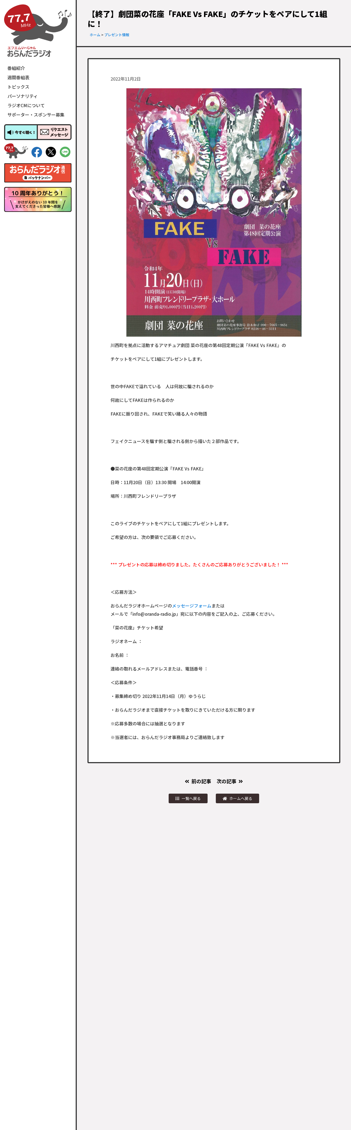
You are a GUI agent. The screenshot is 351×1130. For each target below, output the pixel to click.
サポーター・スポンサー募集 (35, 114)
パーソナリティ (22, 96)
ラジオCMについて (26, 105)
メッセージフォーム (191, 605)
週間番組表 (18, 77)
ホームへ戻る (240, 798)
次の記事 (226, 781)
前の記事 (201, 781)
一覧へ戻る (191, 798)
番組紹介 (16, 68)
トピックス (18, 86)
